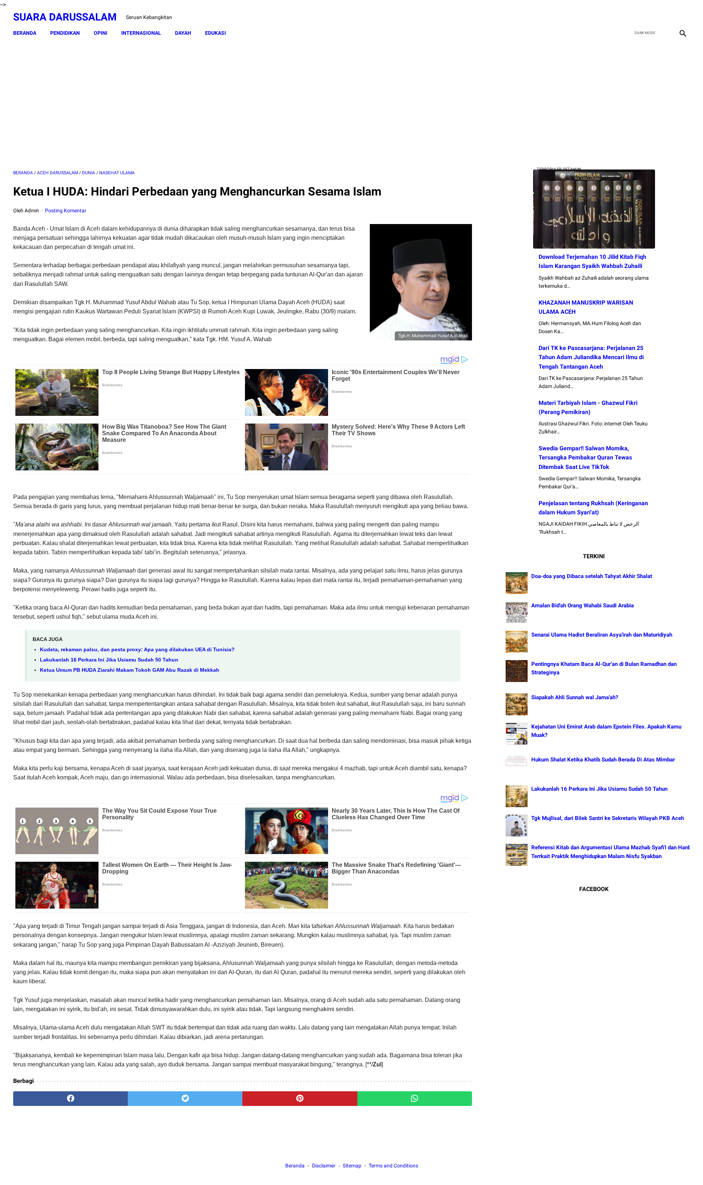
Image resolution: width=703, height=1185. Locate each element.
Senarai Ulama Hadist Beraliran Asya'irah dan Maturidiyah (601, 634)
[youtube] (665, 17)
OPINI (100, 33)
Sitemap (352, 1166)
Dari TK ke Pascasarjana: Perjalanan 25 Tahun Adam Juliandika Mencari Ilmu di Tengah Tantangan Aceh (591, 357)
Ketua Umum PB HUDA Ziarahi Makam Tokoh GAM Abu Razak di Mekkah (129, 670)
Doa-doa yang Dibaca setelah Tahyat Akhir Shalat (591, 576)
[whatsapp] (414, 1098)
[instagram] (682, 17)
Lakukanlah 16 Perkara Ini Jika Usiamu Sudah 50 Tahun (109, 660)
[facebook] (630, 17)
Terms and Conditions (393, 1166)
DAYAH (183, 33)
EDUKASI (215, 33)
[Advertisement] (242, 105)
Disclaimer (324, 1166)
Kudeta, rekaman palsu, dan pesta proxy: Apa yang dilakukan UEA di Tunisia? (137, 649)
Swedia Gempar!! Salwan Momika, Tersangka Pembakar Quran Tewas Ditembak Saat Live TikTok (585, 457)
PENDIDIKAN (65, 33)
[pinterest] (299, 1098)
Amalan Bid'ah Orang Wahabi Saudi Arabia (582, 605)
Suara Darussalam (65, 17)
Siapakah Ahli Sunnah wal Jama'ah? (574, 697)
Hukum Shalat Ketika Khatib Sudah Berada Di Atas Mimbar (603, 760)
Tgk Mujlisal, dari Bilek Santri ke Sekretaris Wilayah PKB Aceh (607, 818)
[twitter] (647, 17)
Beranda (24, 33)
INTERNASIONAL (141, 33)
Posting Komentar (65, 210)
